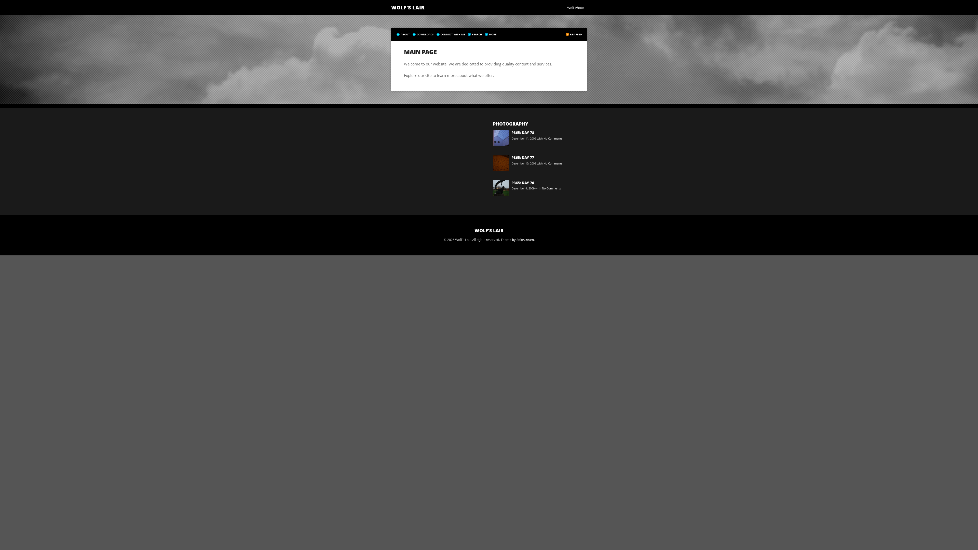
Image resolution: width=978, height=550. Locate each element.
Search (477, 34)
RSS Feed (576, 34)
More (493, 34)
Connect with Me (453, 34)
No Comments (553, 138)
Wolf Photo (575, 7)
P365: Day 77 (522, 157)
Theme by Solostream (517, 239)
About (405, 34)
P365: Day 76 (522, 182)
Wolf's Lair (408, 7)
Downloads (425, 34)
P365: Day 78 (522, 132)
